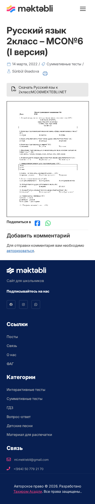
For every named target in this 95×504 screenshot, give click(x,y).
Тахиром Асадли (27, 491)
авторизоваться (20, 250)
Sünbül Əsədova (25, 71)
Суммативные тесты (64, 64)
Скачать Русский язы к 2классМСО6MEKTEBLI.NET (42, 89)
